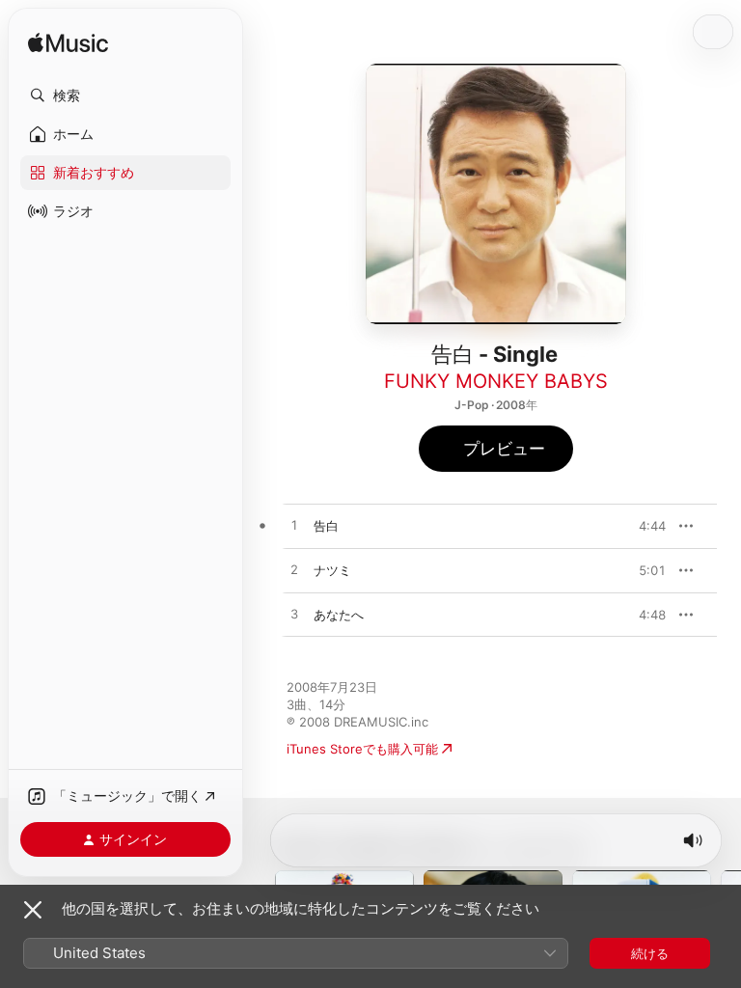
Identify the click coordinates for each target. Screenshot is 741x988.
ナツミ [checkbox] (332, 570)
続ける (650, 953)
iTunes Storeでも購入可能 (362, 748)
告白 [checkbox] (326, 526)
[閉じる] (32, 910)
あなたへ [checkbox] (339, 614)
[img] (68, 44)
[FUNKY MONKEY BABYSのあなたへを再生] (294, 614)
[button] (125, 95)
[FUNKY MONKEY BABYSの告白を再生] (294, 526)
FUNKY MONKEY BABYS (496, 381)
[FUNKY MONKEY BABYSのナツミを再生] (294, 570)
